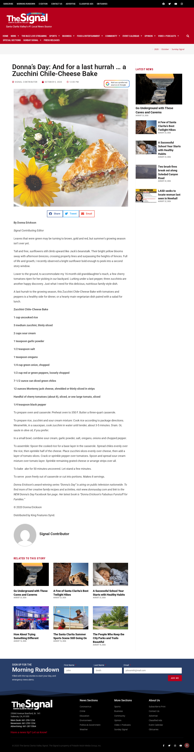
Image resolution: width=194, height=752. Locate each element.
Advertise (70, 4)
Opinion (149, 36)
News (13, 36)
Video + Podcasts (167, 36)
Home (5, 36)
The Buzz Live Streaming (34, 36)
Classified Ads (86, 4)
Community (111, 36)
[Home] (150, 49)
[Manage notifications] (186, 745)
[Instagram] (181, 4)
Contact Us (56, 4)
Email (126, 665)
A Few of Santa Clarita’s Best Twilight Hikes (167, 126)
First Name (69, 665)
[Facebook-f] (163, 746)
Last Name (99, 665)
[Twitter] (169, 4)
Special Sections (12, 40)
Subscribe (8, 4)
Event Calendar (131, 36)
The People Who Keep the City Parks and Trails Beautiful (108, 638)
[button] (188, 36)
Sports (53, 36)
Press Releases (52, 40)
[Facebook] (163, 4)
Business (67, 36)
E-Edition (43, 4)
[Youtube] (175, 4)
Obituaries (102, 4)
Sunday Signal (30, 40)
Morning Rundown (26, 4)
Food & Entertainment (88, 36)
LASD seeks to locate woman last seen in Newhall (169, 194)
